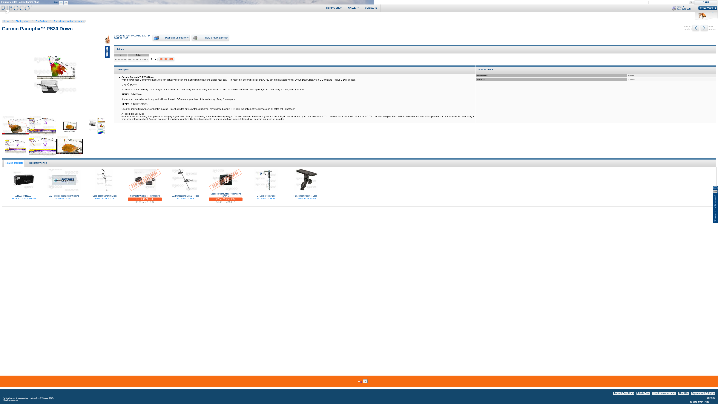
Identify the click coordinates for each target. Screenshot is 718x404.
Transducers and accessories (69, 21)
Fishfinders (41, 21)
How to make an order (664, 393)
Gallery (353, 8)
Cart (706, 2)
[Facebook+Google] (107, 75)
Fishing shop (22, 21)
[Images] (716, 393)
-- (361, 381)
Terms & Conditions (624, 393)
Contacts (371, 8)
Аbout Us (683, 393)
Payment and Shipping (703, 393)
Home (6, 21)
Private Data (643, 393)
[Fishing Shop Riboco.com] (16, 13)
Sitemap (711, 398)
